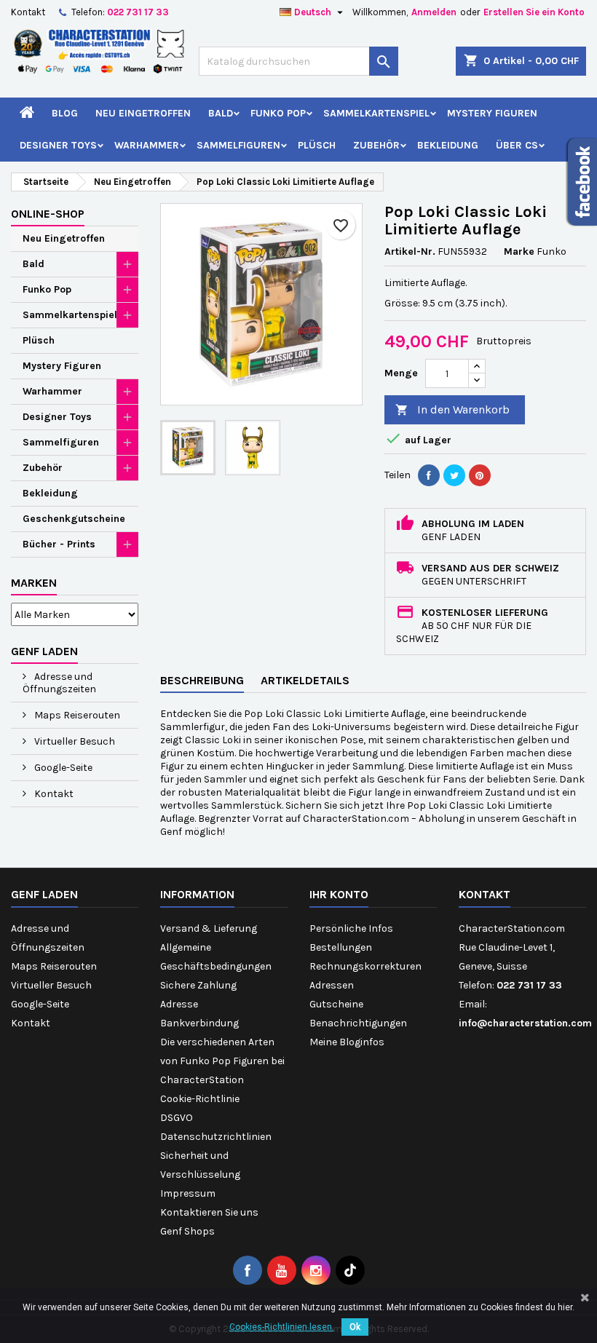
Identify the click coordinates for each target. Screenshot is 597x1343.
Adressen (331, 985)
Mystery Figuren (492, 113)
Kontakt (28, 12)
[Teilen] (429, 475)
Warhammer (146, 145)
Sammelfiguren (238, 145)
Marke (519, 251)
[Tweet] (454, 475)
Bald (220, 113)
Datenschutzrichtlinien (216, 1136)
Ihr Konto (338, 894)
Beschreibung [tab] (202, 680)
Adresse (179, 1004)
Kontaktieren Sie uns (209, 1212)
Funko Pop (278, 113)
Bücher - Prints (59, 544)
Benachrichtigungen (358, 1023)
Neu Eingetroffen (143, 113)
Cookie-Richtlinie (200, 1099)
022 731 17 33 (138, 12)
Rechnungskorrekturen (365, 966)
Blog (65, 113)
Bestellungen (340, 947)
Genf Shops (187, 1231)
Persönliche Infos (351, 928)
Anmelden (433, 12)
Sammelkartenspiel (376, 113)
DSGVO (176, 1118)
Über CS (517, 145)
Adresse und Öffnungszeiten (59, 682)
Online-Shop (47, 214)
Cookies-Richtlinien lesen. (281, 1327)
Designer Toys (58, 145)
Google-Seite (62, 767)
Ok (354, 1327)
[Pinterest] (480, 475)
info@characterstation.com (525, 1023)
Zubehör (376, 145)
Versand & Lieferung (208, 928)
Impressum (188, 1193)
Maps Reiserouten (76, 715)
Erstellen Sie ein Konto (534, 12)
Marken (34, 583)
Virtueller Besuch (73, 741)
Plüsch (317, 145)
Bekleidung (447, 145)
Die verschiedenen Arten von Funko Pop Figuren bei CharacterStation (222, 1061)
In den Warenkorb (452, 409)
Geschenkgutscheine (74, 518)
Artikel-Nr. (409, 251)
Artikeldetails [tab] (305, 680)
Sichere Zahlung (198, 985)
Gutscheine (336, 1004)
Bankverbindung (199, 1023)
